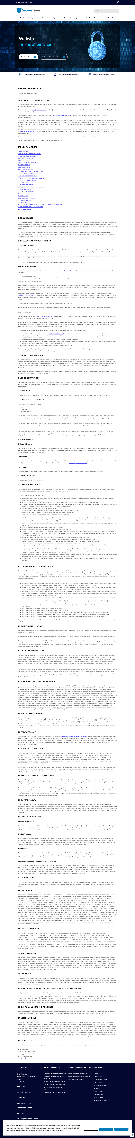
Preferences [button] (59, 1130)
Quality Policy (98, 1094)
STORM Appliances (100, 1085)
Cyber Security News (100, 1079)
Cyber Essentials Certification (77, 1073)
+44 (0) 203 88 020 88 (24, 1092)
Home (96, 1073)
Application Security (48, 18)
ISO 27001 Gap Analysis (76, 1079)
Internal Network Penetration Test (54, 1081)
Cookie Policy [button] (13, 1130)
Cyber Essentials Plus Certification (79, 1076)
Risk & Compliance (92, 18)
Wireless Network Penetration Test (55, 1092)
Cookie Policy (98, 1097)
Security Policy (98, 1091)
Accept (121, 1129)
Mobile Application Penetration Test (54, 1088)
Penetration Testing (26, 18)
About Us (110, 18)
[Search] (117, 11)
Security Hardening (70, 18)
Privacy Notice (98, 1088)
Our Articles (98, 1082)
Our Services (98, 1076)
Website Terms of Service (102, 1100)
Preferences (91, 1129)
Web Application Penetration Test (54, 1084)
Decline (106, 1129)
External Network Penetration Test (55, 1073)
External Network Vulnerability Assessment (53, 1077)
